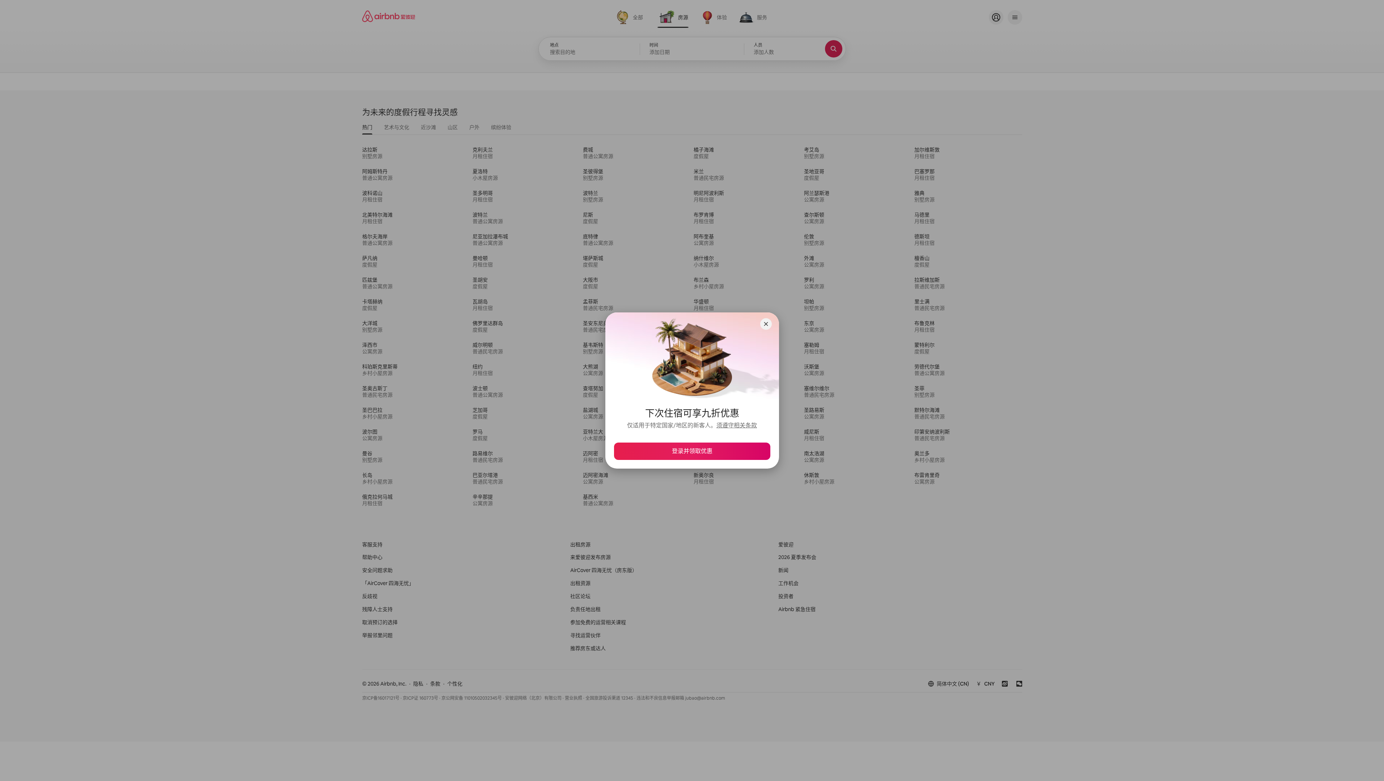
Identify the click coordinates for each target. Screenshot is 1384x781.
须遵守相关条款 (736, 425)
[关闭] (766, 324)
